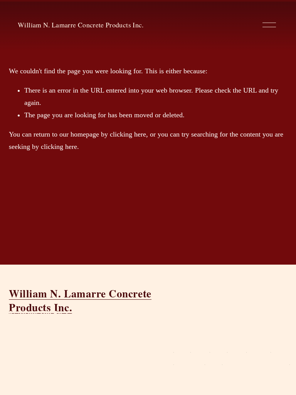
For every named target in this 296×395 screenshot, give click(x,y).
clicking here (128, 134)
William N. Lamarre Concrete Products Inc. (81, 24)
